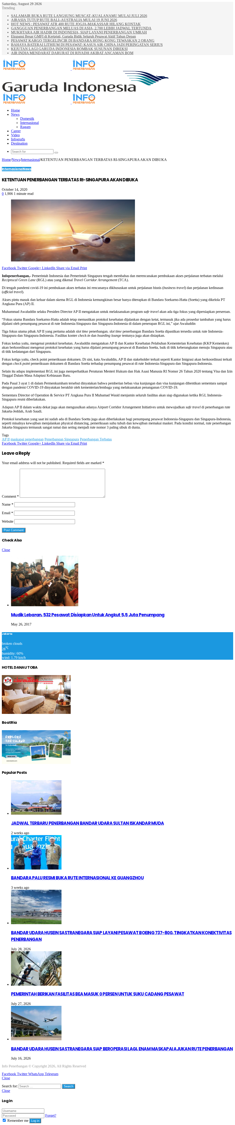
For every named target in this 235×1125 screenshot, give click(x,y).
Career (16, 131)
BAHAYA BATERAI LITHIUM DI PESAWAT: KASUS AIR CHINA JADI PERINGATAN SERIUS (87, 45)
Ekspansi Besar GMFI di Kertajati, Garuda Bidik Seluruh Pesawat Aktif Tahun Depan (73, 36)
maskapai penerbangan (27, 439)
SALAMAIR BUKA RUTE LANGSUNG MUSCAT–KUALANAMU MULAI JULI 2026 (79, 16)
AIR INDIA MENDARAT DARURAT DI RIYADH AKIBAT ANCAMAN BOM (72, 53)
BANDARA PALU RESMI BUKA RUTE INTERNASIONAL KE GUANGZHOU (77, 878)
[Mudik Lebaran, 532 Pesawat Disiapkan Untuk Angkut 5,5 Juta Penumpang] (44, 605)
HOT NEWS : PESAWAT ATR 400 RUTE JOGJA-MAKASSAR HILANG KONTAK (76, 24)
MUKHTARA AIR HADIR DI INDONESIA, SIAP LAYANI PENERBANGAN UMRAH (79, 32)
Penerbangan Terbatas (96, 439)
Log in (35, 1120)
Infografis (18, 139)
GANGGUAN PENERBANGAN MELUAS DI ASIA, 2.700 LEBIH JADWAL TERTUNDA (81, 28)
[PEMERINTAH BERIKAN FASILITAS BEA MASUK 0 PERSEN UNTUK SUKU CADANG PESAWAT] (36, 984)
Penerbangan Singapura (62, 439)
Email (7, 513)
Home (15, 110)
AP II (6, 439)
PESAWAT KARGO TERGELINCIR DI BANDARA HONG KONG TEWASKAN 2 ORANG (82, 40)
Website (7, 521)
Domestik (27, 119)
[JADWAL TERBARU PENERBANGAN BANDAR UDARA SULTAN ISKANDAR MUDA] (36, 813)
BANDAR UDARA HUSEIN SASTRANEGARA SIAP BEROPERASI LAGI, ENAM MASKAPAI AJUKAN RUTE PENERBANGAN (122, 1049)
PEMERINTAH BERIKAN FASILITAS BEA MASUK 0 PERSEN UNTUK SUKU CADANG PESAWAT (97, 994)
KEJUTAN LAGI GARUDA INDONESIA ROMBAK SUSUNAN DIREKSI (69, 49)
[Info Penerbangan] (71, 69)
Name (7, 504)
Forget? (50, 1115)
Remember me (17, 1120)
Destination (19, 143)
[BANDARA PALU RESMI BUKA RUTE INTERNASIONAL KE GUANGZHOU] (36, 868)
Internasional (29, 123)
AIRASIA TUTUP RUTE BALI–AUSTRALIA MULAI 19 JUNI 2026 (64, 20)
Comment (10, 496)
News (15, 114)
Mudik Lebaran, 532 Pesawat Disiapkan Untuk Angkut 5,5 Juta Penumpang (87, 615)
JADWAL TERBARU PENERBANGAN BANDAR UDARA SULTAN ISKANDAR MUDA (87, 823)
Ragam (25, 127)
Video (15, 135)
